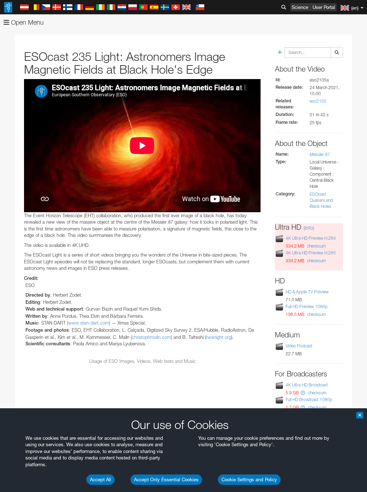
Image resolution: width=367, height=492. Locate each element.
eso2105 (318, 101)
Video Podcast (299, 346)
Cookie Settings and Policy (249, 479)
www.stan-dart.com (88, 323)
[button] (303, 392)
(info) (309, 228)
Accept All (100, 479)
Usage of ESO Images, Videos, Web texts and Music (142, 361)
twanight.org (218, 337)
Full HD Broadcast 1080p (309, 399)
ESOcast (318, 194)
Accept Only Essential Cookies (166, 479)
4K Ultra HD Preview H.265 (311, 252)
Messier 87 (320, 154)
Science (300, 7)
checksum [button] (316, 246)
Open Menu (26, 22)
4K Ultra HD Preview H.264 (311, 238)
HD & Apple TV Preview (307, 291)
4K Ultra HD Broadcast (307, 385)
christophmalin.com (151, 337)
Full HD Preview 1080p (307, 306)
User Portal (324, 7)
